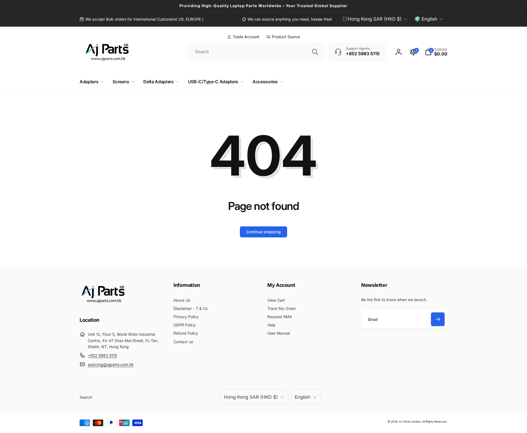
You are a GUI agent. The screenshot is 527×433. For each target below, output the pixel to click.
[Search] (315, 51)
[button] (436, 52)
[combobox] (256, 52)
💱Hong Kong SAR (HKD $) (372, 19)
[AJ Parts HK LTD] (103, 304)
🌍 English (425, 19)
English (302, 397)
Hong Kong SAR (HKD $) (251, 397)
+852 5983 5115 (102, 355)
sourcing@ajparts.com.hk (111, 364)
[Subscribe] (438, 319)
